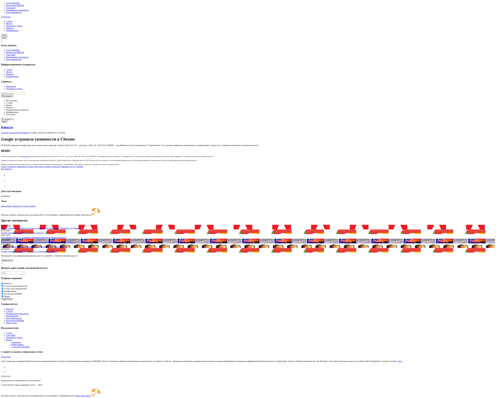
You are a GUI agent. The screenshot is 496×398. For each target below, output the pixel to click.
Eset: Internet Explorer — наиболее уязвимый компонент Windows (29, 237)
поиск (4, 35)
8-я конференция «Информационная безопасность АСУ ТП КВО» (30, 247)
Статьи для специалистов (15, 289)
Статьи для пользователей (15, 286)
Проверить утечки (14, 26)
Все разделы (7, 96)
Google (25, 206)
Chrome (32, 206)
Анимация (16, 342)
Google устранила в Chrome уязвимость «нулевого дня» (25, 251)
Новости (10, 28)
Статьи (9, 21)
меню (4, 38)
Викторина (11, 86)
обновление (6, 206)
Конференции (12, 30)
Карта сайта (11, 323)
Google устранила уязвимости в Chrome (18, 233)
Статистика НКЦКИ (20, 347)
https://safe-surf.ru (83, 396)
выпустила (26, 156)
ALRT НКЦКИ (13, 3)
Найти (4, 122)
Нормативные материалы (17, 10)
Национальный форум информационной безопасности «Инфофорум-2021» (34, 242)
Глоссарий (10, 8)
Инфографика (17, 344)
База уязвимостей (14, 12)
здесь (399, 361)
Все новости (6, 169)
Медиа (9, 23)
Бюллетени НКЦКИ (15, 5)
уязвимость (17, 206)
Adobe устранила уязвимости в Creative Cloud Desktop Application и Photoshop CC (37, 228)
